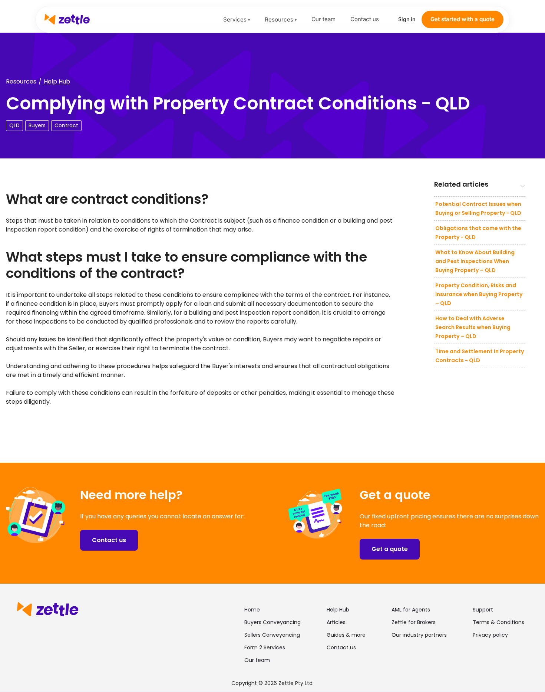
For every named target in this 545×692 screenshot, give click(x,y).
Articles (336, 622)
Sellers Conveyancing (272, 635)
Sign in (406, 19)
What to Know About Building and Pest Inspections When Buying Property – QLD (475, 261)
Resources (281, 19)
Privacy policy (490, 635)
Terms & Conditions (498, 622)
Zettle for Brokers (414, 622)
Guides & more (346, 635)
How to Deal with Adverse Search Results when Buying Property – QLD (473, 327)
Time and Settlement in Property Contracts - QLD (479, 356)
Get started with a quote (462, 19)
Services (236, 19)
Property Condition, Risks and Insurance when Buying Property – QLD (478, 294)
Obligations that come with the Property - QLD (478, 232)
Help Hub (57, 81)
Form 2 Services (264, 647)
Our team (323, 19)
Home (252, 610)
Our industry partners (419, 635)
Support (483, 610)
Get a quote (389, 549)
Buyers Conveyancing (272, 622)
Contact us (364, 19)
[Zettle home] (133, 19)
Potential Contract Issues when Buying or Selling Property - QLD (478, 208)
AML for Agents (411, 610)
